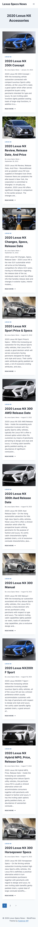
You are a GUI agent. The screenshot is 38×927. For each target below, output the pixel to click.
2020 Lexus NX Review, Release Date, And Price (16, 150)
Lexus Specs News (13, 70)
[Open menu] (34, 4)
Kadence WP (23, 921)
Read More (10, 109)
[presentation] (19, 42)
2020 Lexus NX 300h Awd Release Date (18, 498)
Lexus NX (8, 57)
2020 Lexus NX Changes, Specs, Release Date (16, 242)
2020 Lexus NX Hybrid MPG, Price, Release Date (18, 757)
